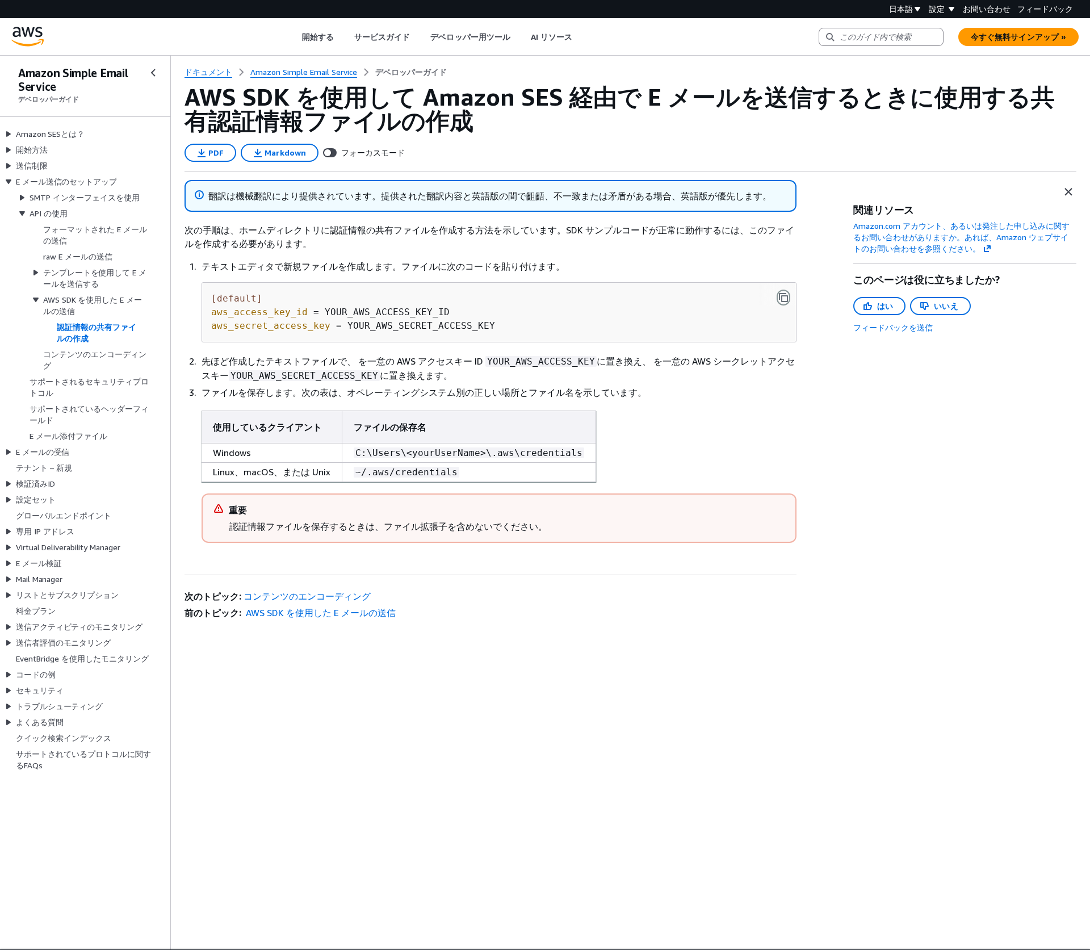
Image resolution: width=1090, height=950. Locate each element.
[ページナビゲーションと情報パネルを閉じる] (1068, 192)
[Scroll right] (581, 37)
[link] (411, 72)
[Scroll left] (293, 37)
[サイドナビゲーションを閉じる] (153, 73)
